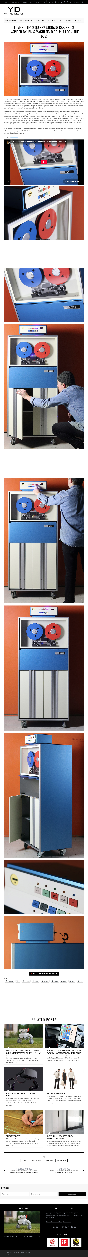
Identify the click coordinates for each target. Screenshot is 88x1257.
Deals (61, 20)
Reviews (68, 20)
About (7, 2)
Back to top (9, 1254)
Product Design (11, 20)
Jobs (43, 2)
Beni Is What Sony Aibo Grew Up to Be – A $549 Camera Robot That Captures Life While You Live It (23, 1053)
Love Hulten (14, 137)
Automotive (29, 20)
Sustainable (52, 20)
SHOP (37, 2)
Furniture (24, 1160)
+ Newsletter (78, 20)
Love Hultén (49, 1160)
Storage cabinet (61, 1160)
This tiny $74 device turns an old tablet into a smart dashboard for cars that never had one (64, 1052)
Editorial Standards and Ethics (54, 1222)
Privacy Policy (67, 1222)
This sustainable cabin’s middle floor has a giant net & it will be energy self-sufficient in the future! (24, 1170)
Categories (16, 2)
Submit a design (28, 2)
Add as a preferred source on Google (45, 973)
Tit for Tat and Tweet (13, 1136)
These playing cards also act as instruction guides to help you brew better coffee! (64, 1170)
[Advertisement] (54, 11)
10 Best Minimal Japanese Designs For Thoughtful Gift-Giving (60, 1137)
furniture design (36, 1160)
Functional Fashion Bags (56, 1093)
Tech (20, 20)
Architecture (40, 20)
